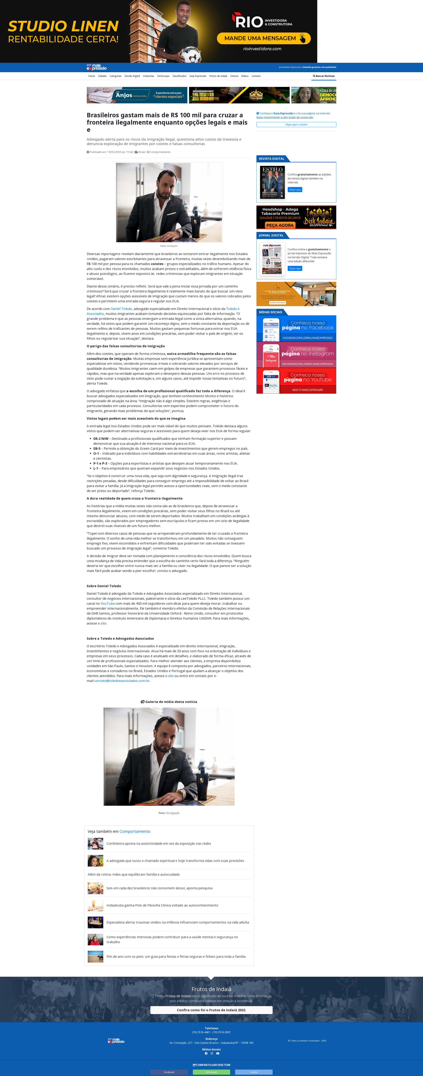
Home (91, 75)
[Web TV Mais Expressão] (296, 381)
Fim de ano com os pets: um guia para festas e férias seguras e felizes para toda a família (176, 956)
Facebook (169, 1072)
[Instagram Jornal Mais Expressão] (296, 355)
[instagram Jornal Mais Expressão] (211, 1053)
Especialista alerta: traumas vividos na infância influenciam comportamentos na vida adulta (178, 922)
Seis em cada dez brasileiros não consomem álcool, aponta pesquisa (159, 888)
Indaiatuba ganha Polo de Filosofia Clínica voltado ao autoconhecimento (162, 905)
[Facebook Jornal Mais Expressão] (296, 329)
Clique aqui (295, 189)
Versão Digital (132, 75)
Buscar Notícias (325, 75)
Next (239, 762)
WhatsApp (211, 1072)
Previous (98, 762)
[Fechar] (416, 5)
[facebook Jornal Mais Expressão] (206, 1053)
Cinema (234, 75)
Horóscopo (163, 75)
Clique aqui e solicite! (296, 124)
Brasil (142, 152)
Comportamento (160, 152)
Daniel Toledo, (122, 308)
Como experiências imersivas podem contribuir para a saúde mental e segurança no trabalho (172, 939)
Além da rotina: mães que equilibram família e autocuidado (134, 874)
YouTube (108, 603)
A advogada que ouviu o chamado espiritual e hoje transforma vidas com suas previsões (175, 860)
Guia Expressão (198, 75)
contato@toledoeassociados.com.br (122, 681)
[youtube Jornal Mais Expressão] (217, 1053)
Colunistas (148, 75)
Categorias (116, 75)
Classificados (180, 75)
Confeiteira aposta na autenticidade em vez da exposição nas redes (159, 843)
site (103, 623)
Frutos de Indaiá (218, 75)
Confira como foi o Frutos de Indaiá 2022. (211, 1010)
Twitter (254, 1072)
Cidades (102, 75)
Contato (256, 75)
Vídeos (245, 75)
